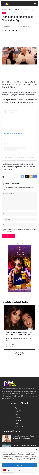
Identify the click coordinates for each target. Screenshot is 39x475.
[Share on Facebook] (5, 30)
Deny (19, 470)
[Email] (12, 30)
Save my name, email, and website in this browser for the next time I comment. (20, 230)
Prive (9, 26)
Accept (19, 465)
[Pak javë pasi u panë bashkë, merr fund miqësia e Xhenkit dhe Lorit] (19, 317)
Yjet (4, 12)
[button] (36, 449)
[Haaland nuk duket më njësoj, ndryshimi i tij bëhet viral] (6, 438)
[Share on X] (9, 30)
